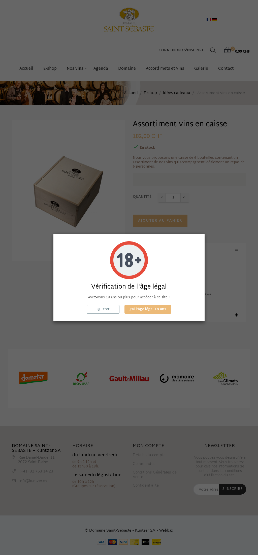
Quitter (103, 309)
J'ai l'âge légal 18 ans (148, 309)
